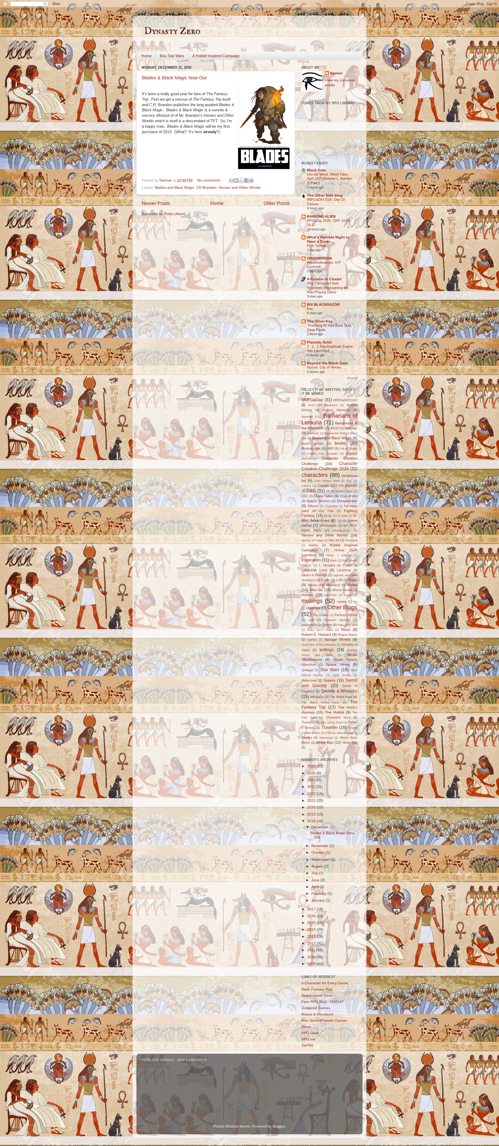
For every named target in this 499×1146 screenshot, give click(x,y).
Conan (323, 486)
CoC (349, 480)
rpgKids (312, 639)
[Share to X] (241, 180)
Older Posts (277, 203)
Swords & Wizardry (339, 691)
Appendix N (309, 416)
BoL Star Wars (172, 56)
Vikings (306, 738)
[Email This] (231, 180)
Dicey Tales (323, 496)
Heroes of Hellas (312, 540)
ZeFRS (307, 1045)
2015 (312, 923)
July (315, 873)
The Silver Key (319, 321)
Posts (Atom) (175, 214)
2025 (312, 773)
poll (311, 620)
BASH (335, 428)
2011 (311, 950)
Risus (345, 630)
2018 (312, 821)
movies (307, 595)
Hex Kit (334, 540)
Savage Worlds (337, 640)
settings (326, 649)
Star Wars (329, 669)
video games (345, 732)
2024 (312, 780)
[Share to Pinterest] (251, 180)
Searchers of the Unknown (318, 644)
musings (312, 601)
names (342, 602)
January (318, 900)
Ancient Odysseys (336, 410)
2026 (312, 766)
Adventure (330, 405)
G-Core (342, 515)
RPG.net (308, 1039)
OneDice (313, 608)
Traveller (329, 727)
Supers (329, 680)
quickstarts (309, 625)
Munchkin (330, 595)
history (313, 545)
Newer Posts (156, 203)
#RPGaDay (312, 399)
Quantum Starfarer (337, 619)
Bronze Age (310, 448)
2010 (312, 957)
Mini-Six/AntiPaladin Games (324, 1020)
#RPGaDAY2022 (345, 400)
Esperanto (331, 506)
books (340, 443)
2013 (312, 936)
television (317, 697)
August (317, 866)
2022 (312, 794)
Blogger (279, 1126)
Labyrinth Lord (314, 570)
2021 (312, 800)
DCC (304, 496)
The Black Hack (341, 697)
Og (355, 601)
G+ (339, 520)
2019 (312, 814)
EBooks (313, 506)
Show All (352, 378)
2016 (312, 916)
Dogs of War (348, 496)
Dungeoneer (347, 501)
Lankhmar (344, 570)
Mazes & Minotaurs (317, 1014)
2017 (312, 909)
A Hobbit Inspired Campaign (216, 56)
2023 (312, 787)
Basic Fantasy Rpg (316, 989)
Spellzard (307, 670)
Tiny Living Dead (331, 722)
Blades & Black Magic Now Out (174, 77)
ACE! (311, 405)
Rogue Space (347, 635)
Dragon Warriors (319, 501)
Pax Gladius (321, 615)
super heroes (341, 675)
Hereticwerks (341, 530)
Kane (333, 560)
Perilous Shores (345, 615)
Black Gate (316, 170)
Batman (351, 428)
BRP (330, 448)
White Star (350, 742)
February (319, 894)
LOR (339, 580)
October (318, 852)
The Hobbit (334, 712)
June (315, 880)
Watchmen (326, 737)
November (320, 846)
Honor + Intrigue (338, 555)
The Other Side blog (325, 195)
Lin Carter (323, 580)
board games (312, 443)
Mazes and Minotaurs (324, 585)
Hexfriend (351, 540)
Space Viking (338, 664)
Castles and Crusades (322, 453)
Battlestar (313, 433)
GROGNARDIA (319, 258)
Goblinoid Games (315, 1008)
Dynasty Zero (172, 31)
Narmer (336, 73)
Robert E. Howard (316, 635)
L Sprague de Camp (335, 565)
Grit (345, 525)
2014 (312, 929)
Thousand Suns (338, 717)
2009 (312, 964)
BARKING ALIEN (321, 216)
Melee (352, 585)
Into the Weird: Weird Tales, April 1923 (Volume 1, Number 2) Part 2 (329, 178)
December (320, 827)
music (348, 595)
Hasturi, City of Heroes (324, 367)
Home (146, 56)
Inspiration (311, 560)
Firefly (328, 515)
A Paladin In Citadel (324, 279)
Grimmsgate (328, 525)
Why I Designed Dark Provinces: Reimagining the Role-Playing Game (327, 287)
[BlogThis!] (236, 180)
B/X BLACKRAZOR (323, 305)
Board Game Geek (316, 996)
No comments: (209, 180)
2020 (312, 807)
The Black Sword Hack (320, 702)
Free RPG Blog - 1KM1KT (322, 1002)
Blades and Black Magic (174, 188)
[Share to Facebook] (246, 180)
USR (328, 732)
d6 (328, 491)
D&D (311, 490)
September (321, 860)
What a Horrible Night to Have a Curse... (328, 239)
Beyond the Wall (335, 433)
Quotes (327, 625)
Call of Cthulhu (348, 448)
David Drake (344, 491)
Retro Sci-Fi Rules (320, 629)
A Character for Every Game (324, 983)
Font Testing (316, 246)
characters (314, 475)
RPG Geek (310, 1033)
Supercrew (309, 680)
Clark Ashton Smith (327, 480)
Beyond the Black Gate (327, 363)
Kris (310, 309)
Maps (352, 580)
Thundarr (307, 722)
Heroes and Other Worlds (240, 188)
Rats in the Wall (347, 624)
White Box (324, 742)
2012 (312, 943)
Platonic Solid (319, 342)
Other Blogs (342, 607)
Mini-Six (316, 590)
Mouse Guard (342, 590)
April (315, 887)
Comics (306, 485)
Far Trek (326, 511)
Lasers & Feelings (314, 575)
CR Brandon (206, 188)
